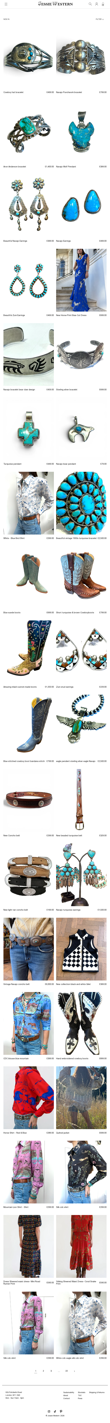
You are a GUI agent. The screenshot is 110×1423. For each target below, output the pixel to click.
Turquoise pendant (12, 464)
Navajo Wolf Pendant (66, 167)
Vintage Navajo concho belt (16, 984)
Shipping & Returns (96, 1392)
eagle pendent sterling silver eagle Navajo (75, 761)
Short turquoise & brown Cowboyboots (75, 613)
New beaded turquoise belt (69, 836)
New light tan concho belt (15, 910)
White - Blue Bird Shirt (14, 538)
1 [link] (35, 1371)
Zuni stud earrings (64, 687)
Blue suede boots (11, 613)
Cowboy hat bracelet (13, 92)
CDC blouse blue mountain (16, 1059)
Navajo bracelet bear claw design (19, 390)
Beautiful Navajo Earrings (15, 241)
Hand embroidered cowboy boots (72, 1059)
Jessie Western (54, 1416)
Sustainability (68, 1392)
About (65, 1395)
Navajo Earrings (63, 241)
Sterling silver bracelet (66, 390)
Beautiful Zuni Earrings (14, 315)
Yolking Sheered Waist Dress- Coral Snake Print (76, 1283)
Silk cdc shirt (62, 1207)
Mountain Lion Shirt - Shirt (16, 1207)
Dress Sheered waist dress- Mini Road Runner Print (21, 1283)
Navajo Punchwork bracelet (69, 92)
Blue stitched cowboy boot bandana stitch (24, 761)
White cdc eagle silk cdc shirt (70, 1358)
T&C (80, 1395)
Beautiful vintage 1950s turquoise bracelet (76, 538)
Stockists (81, 1392)
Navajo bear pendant (66, 464)
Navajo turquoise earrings (68, 910)
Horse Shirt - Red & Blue (15, 1133)
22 (66, 1371)
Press (80, 1398)
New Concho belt (11, 836)
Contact (66, 1398)
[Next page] (74, 1371)
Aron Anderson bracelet (14, 167)
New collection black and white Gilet (73, 984)
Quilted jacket (62, 1133)
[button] (6, 4)
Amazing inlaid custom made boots (20, 687)
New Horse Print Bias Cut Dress (71, 315)
